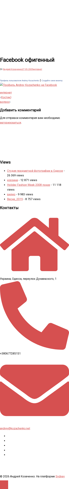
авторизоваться (10, 122)
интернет (37, 69)
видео (11, 194)
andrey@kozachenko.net (15, 428)
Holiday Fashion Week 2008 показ (28, 185)
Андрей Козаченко (12, 69)
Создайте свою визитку (52, 80)
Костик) (6, 97)
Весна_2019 (15, 199)
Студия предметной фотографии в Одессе (35, 170)
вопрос (5, 102)
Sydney (60, 476)
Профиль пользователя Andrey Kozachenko (19, 80)
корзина (12, 180)
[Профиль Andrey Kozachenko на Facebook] (28, 85)
